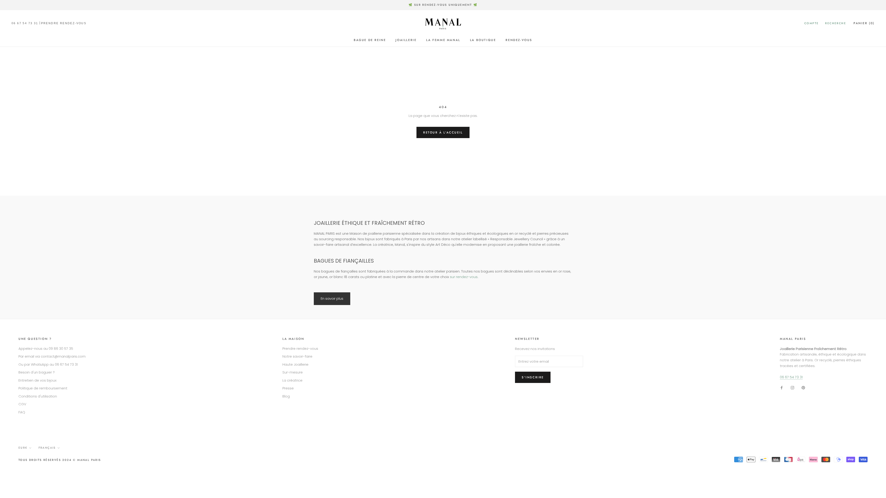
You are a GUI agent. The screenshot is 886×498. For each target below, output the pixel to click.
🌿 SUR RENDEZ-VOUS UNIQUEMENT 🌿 (443, 5)
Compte (811, 23)
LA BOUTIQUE (483, 40)
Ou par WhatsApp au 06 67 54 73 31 (48, 364)
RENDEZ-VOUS (519, 40)
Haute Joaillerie (295, 364)
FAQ (21, 412)
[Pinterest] (803, 387)
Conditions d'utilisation (37, 396)
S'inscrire (533, 377)
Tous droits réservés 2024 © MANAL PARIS (59, 460)
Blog (286, 396)
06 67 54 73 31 (25, 23)
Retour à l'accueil (443, 132)
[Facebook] (781, 387)
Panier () (863, 23)
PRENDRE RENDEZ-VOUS (64, 23)
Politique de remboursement (42, 388)
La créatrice (292, 380)
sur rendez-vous (464, 276)
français (47, 448)
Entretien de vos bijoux (37, 380)
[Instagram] (792, 387)
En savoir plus (332, 298)
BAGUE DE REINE (370, 40)
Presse (288, 388)
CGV (22, 404)
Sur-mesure (292, 372)
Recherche (835, 23)
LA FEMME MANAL (443, 40)
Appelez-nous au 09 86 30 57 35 (45, 348)
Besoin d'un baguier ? (36, 372)
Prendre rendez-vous (300, 348)
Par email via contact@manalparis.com (52, 356)
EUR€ (22, 448)
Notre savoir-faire (297, 356)
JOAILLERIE (405, 40)
